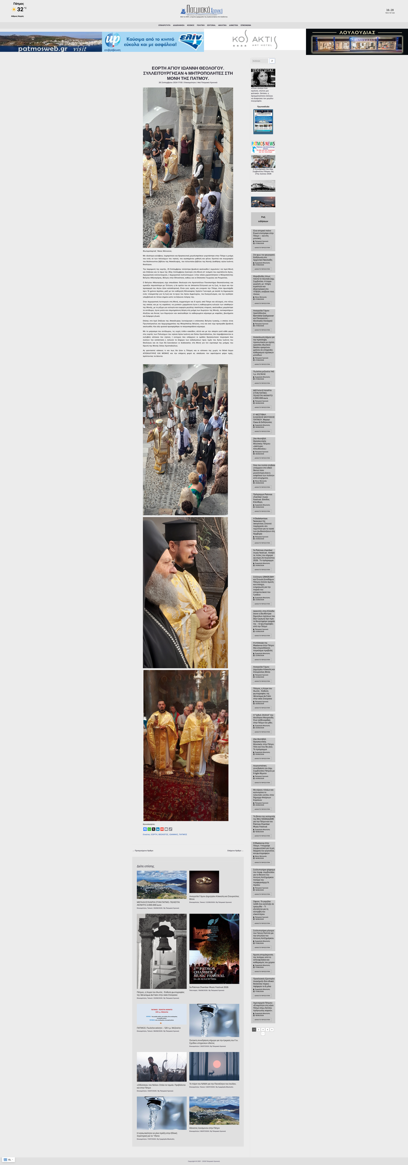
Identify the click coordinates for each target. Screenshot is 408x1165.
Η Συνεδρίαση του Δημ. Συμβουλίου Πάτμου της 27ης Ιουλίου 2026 (263, 171)
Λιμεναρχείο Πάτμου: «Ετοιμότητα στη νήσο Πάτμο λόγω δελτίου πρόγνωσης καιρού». (263, 1006)
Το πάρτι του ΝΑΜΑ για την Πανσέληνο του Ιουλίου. (212, 1083)
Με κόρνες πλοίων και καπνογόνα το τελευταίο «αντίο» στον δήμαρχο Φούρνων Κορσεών (263, 794)
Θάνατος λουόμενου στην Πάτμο (204, 1128)
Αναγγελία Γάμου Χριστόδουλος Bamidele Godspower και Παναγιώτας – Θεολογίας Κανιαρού (263, 315)
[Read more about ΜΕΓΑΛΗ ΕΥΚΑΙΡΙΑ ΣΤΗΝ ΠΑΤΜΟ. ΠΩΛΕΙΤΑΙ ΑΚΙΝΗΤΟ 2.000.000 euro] (162, 885)
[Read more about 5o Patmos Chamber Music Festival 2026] (214, 949)
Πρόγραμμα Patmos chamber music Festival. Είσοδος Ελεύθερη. (262, 498)
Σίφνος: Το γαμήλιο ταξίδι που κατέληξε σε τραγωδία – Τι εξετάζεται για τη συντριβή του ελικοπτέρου (263, 907)
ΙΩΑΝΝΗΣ (173, 834)
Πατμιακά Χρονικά (261, 241)
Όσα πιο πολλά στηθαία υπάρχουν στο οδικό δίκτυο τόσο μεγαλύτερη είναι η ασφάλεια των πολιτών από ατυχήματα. (264, 471)
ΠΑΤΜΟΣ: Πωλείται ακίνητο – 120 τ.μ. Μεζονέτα (159, 1028)
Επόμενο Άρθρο (235, 851)
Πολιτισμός (193, 990)
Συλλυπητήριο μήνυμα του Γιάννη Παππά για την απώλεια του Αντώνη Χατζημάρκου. (263, 934)
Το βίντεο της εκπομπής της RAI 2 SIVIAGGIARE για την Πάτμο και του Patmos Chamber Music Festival (264, 821)
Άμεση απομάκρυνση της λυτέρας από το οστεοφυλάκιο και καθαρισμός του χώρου (264, 958)
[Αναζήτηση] (272, 61)
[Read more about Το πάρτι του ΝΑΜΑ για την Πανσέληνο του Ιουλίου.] (214, 1066)
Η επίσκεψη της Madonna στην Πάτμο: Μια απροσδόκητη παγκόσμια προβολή (263, 646)
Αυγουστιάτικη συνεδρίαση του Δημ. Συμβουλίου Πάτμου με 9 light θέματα (264, 769)
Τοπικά (149, 908)
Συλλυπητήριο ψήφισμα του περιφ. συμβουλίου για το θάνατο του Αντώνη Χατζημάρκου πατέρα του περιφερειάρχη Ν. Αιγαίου (264, 877)
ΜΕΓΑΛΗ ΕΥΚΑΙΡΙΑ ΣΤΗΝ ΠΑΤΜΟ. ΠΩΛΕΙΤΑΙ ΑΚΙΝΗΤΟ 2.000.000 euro (263, 394)
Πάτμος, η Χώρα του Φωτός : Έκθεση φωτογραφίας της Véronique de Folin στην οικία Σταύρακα (262, 693)
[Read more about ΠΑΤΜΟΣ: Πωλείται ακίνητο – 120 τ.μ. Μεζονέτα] (162, 1014)
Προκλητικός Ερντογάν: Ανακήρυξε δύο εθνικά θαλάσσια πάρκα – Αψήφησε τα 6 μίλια (264, 982)
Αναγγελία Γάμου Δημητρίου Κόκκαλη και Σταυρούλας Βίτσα (264, 669)
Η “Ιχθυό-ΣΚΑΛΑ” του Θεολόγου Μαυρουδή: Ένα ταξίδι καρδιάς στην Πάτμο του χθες (263, 719)
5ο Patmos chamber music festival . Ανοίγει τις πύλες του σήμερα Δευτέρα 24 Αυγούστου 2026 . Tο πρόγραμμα (264, 555)
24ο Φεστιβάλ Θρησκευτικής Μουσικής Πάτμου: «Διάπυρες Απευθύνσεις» (262, 443)
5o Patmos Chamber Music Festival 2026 (208, 987)
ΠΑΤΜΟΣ (183, 834)
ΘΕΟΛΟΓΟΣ (163, 834)
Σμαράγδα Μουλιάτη (262, 263)
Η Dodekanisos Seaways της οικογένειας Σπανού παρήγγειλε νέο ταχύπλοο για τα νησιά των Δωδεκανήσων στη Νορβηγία (264, 526)
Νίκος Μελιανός (261, 297)
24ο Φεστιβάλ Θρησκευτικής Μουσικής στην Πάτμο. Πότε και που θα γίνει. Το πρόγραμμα (263, 744)
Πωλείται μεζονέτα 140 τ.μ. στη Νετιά (263, 372)
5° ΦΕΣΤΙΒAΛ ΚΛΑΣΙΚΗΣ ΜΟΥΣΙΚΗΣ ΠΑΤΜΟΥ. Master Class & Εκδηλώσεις (264, 418)
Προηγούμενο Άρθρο (142, 851)
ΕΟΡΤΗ (154, 834)
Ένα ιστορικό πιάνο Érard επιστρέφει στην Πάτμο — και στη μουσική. (263, 234)
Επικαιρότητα (190, 82)
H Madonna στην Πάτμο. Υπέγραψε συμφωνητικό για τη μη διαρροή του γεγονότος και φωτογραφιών (263, 848)
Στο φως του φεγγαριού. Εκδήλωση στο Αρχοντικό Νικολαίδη (264, 257)
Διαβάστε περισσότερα (262, 247)
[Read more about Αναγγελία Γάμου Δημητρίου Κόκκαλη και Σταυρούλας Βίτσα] (204, 882)
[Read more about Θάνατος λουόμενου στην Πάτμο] (214, 1110)
